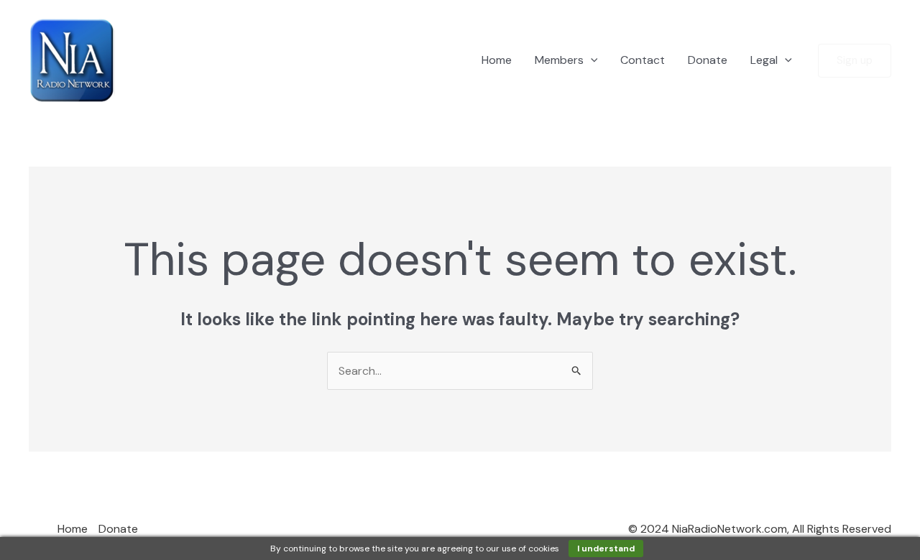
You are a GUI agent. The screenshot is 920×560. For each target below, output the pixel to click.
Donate (707, 59)
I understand (606, 548)
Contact (642, 59)
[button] (591, 60)
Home (497, 59)
